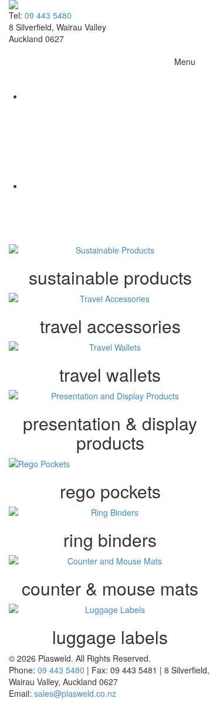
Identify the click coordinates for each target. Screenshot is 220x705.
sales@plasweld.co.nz (75, 693)
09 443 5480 (48, 15)
